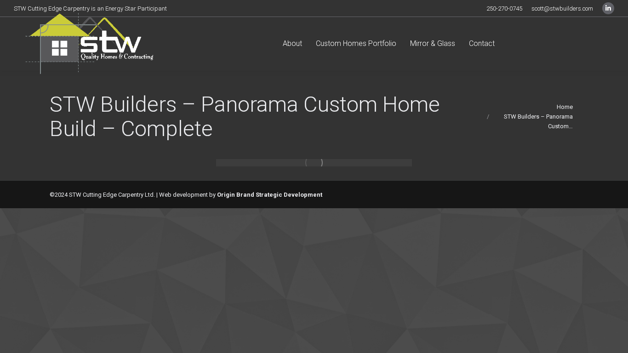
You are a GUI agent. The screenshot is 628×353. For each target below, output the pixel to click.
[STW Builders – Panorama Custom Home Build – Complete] (314, 162)
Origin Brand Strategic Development (269, 194)
